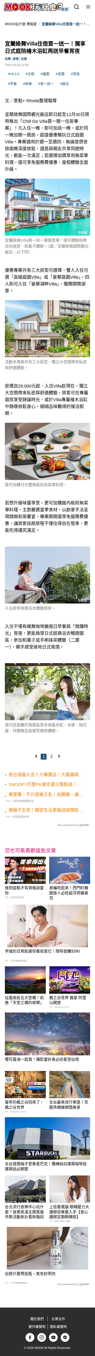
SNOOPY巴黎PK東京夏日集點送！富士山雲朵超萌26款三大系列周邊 (45, 784)
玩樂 (8, 59)
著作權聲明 (37, 1327)
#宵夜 (75, 74)
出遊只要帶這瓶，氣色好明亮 (30, 1274)
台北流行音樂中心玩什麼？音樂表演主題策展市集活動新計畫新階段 (24, 1212)
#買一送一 (46, 84)
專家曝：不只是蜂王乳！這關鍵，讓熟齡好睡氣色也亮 (46, 795)
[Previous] (36, 756)
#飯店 (64, 84)
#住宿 (30, 74)
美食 (16, 59)
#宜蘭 (60, 74)
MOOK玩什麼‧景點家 (21, 24)
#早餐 (12, 84)
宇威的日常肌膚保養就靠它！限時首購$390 (42, 951)
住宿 (24, 59)
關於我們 (37, 1319)
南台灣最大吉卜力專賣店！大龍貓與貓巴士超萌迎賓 (46, 775)
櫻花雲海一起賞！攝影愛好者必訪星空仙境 (42, 1059)
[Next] (59, 756)
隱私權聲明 (58, 1327)
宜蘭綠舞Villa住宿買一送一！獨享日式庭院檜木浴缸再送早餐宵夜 (66, 24)
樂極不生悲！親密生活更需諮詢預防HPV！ (44, 810)
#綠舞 (27, 84)
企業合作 (58, 1319)
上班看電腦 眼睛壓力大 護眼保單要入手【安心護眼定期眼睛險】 (69, 1212)
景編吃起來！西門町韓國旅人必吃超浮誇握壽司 (68, 893)
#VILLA (13, 74)
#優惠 (45, 74)
